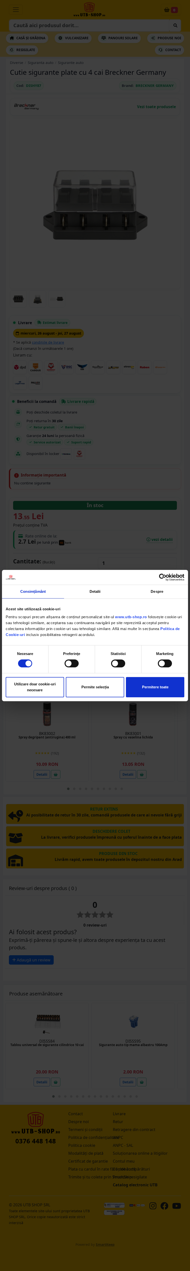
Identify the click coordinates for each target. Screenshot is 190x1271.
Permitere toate (155, 687)
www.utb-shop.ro (131, 617)
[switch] (72, 663)
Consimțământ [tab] (33, 591)
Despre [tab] (157, 591)
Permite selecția (95, 687)
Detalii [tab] (95, 591)
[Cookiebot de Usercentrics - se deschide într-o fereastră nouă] (162, 577)
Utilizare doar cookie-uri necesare (35, 687)
